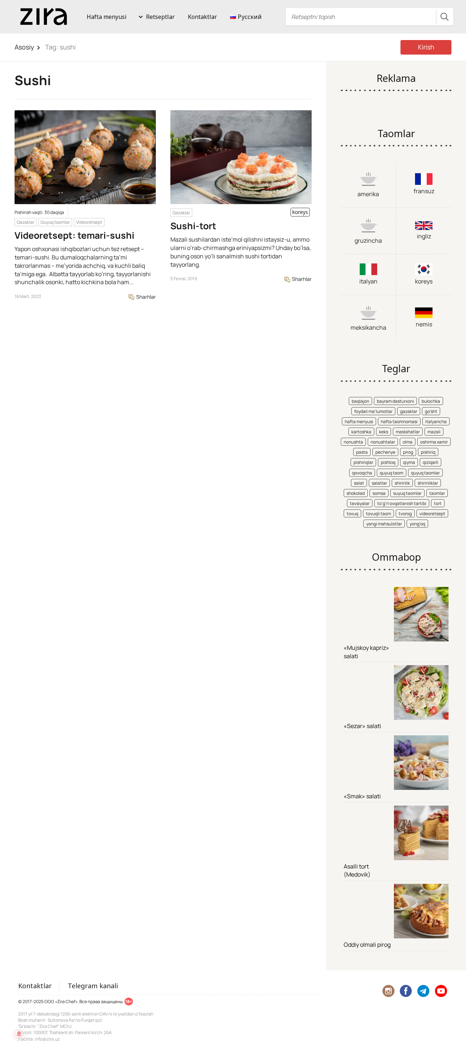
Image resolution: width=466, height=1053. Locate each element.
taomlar (437, 493)
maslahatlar (408, 432)
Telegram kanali (93, 985)
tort (438, 503)
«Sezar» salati (362, 726)
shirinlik (402, 483)
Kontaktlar (202, 17)
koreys (424, 281)
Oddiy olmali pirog (367, 945)
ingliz (424, 236)
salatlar (379, 483)
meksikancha (368, 327)
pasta (362, 452)
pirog (408, 452)
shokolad (356, 493)
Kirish (426, 47)
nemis (424, 324)
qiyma (409, 462)
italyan (368, 281)
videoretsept (432, 513)
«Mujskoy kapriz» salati (366, 652)
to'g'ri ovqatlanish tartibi (401, 503)
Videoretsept (89, 222)
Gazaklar (25, 222)
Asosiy (24, 47)
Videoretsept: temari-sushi (74, 235)
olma (407, 442)
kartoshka (361, 432)
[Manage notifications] (19, 1034)
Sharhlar (145, 296)
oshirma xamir (434, 442)
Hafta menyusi (107, 17)
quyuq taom (391, 473)
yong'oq (417, 524)
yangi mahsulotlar (384, 524)
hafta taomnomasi (399, 421)
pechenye (385, 452)
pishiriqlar (363, 462)
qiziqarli (430, 462)
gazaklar (408, 411)
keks (383, 432)
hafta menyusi (359, 421)
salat (359, 483)
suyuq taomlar (407, 493)
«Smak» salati (362, 796)
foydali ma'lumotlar (373, 411)
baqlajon (360, 401)
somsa (379, 493)
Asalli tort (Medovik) (357, 870)
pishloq (388, 462)
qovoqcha (362, 473)
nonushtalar (383, 442)
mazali (434, 432)
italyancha (436, 421)
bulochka (431, 401)
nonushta (353, 442)
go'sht (431, 411)
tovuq (352, 513)
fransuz (424, 191)
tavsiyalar (360, 503)
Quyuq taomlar (55, 222)
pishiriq (428, 452)
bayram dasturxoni (395, 401)
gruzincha (368, 241)
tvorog (405, 513)
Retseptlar (160, 17)
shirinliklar (428, 483)
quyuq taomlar (425, 473)
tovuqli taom (378, 513)
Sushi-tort (193, 225)
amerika (368, 194)
